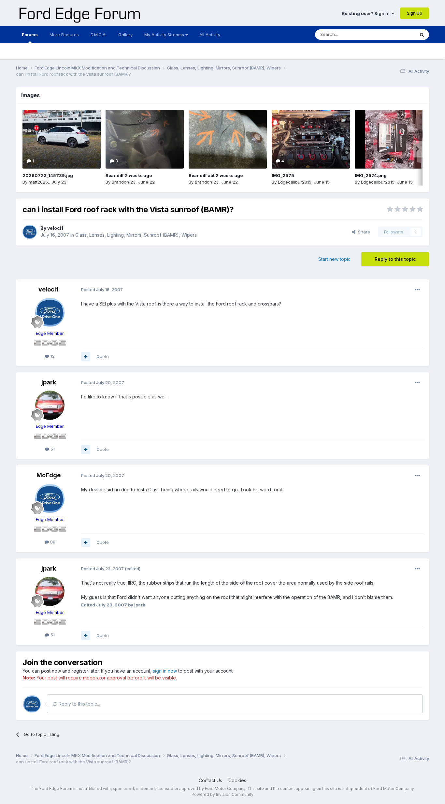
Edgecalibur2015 (294, 182)
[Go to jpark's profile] (50, 405)
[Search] (422, 34)
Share (362, 231)
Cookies (237, 780)
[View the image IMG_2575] (311, 139)
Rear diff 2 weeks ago (129, 175)
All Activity (209, 34)
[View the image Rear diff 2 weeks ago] (145, 139)
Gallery (125, 34)
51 (52, 449)
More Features (64, 34)
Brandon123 (124, 182)
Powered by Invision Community (222, 794)
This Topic (395, 34)
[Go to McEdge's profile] (50, 498)
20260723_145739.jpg (47, 175)
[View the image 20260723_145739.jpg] (61, 139)
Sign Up (414, 13)
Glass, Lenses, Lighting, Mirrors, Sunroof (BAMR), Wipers (136, 235)
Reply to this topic (395, 259)
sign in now (165, 671)
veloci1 (55, 228)
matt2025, (39, 182)
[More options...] (417, 290)
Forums (30, 34)
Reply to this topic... (78, 704)
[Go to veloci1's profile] (29, 232)
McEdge (48, 475)
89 (52, 541)
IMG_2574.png (371, 175)
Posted (102, 289)
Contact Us (210, 780)
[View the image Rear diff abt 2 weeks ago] (228, 139)
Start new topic (334, 259)
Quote (102, 356)
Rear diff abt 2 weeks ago (216, 175)
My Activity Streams (164, 34)
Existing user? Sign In (367, 13)
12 (52, 356)
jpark (48, 382)
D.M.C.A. (99, 34)
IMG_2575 (283, 175)
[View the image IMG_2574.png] (394, 139)
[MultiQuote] (85, 356)
